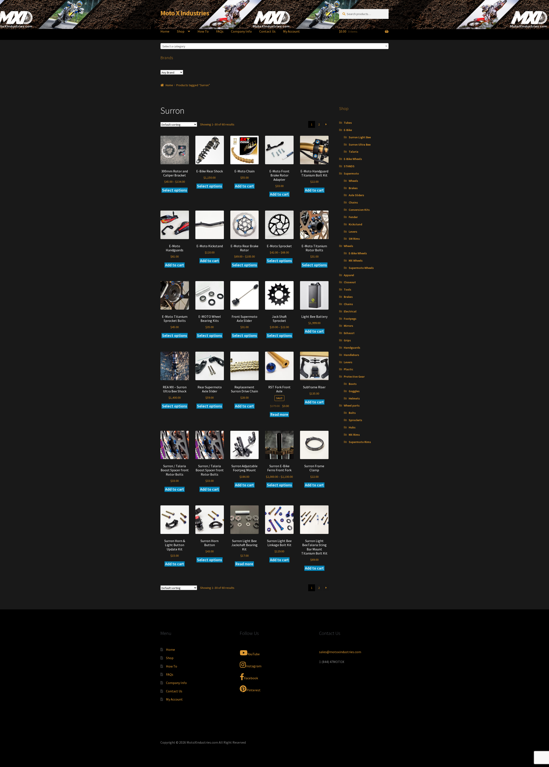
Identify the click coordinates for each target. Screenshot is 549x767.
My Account (291, 31)
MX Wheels (356, 260)
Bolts (352, 413)
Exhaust (349, 333)
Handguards (352, 348)
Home (164, 31)
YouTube (253, 654)
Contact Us (267, 31)
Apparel (349, 275)
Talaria (353, 152)
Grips (347, 340)
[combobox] (274, 46)
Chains (353, 202)
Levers (353, 232)
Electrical (350, 311)
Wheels (353, 181)
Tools (347, 289)
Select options (174, 190)
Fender (353, 217)
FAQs (219, 31)
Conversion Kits (359, 210)
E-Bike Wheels (353, 159)
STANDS (349, 166)
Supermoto (351, 173)
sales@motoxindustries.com (340, 652)
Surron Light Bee (360, 137)
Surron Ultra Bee (360, 144)
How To (203, 31)
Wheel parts (352, 405)
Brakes (353, 188)
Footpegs (350, 319)
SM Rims (354, 239)
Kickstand (355, 224)
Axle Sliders (356, 195)
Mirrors (348, 326)
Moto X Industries (184, 13)
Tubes (348, 123)
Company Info (241, 31)
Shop (180, 31)
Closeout (350, 282)
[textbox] (274, 46)
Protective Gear (354, 376)
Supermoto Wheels (361, 268)
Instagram (253, 666)
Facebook (251, 678)
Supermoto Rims (360, 442)
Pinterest (253, 690)
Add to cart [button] (244, 186)
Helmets (354, 398)
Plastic (348, 369)
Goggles (354, 391)
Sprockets (355, 420)
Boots (353, 384)
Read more (279, 414)
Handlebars (351, 355)
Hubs (352, 427)
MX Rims (354, 435)
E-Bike (348, 130)
